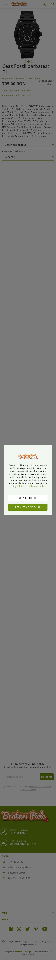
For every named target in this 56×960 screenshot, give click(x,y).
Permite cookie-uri (27, 507)
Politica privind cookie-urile (30, 486)
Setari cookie (28, 498)
